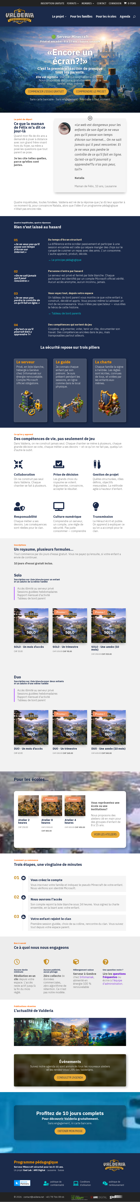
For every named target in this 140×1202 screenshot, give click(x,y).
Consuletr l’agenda (70, 1077)
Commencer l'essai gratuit (46, 91)
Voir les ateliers (105, 834)
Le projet (58, 17)
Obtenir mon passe (70, 1131)
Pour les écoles (106, 17)
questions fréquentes (114, 975)
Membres (87, 3)
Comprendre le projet (91, 91)
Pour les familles (81, 17)
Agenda (125, 17)
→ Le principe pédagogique (64, 260)
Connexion (115, 3)
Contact (101, 3)
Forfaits (71, 3)
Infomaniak (87, 977)
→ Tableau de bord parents (64, 313)
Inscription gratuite (52, 3)
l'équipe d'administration (112, 981)
